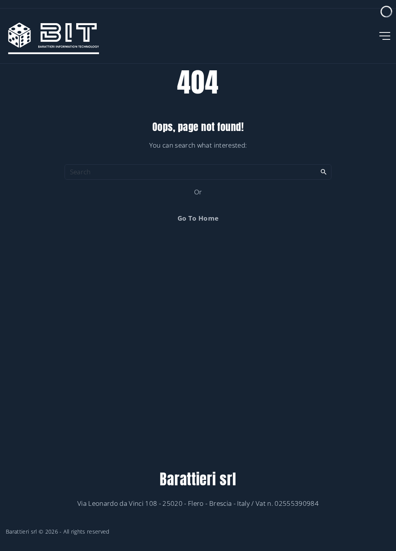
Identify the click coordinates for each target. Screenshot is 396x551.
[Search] (323, 171)
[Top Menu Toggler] (384, 35)
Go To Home (198, 218)
